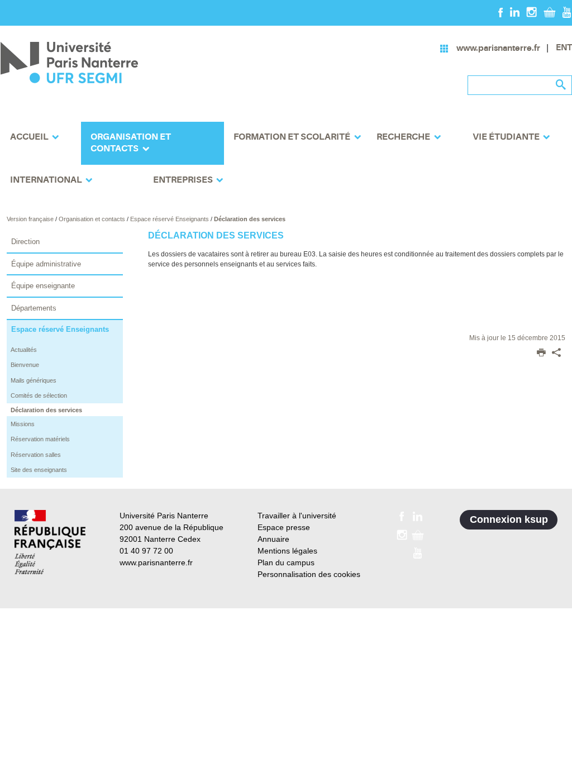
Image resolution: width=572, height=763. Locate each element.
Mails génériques (33, 380)
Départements (33, 308)
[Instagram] (531, 12)
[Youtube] (567, 12)
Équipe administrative (46, 264)
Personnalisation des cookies (309, 574)
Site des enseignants (39, 469)
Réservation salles (36, 454)
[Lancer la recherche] (561, 84)
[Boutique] (550, 12)
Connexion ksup (509, 519)
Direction (25, 241)
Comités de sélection (39, 395)
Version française (31, 219)
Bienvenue (25, 364)
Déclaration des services (249, 219)
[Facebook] (500, 12)
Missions (23, 424)
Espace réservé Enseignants (170, 219)
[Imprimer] (541, 354)
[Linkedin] (514, 12)
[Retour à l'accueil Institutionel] (50, 542)
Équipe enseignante (43, 286)
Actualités (24, 349)
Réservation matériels (40, 439)
